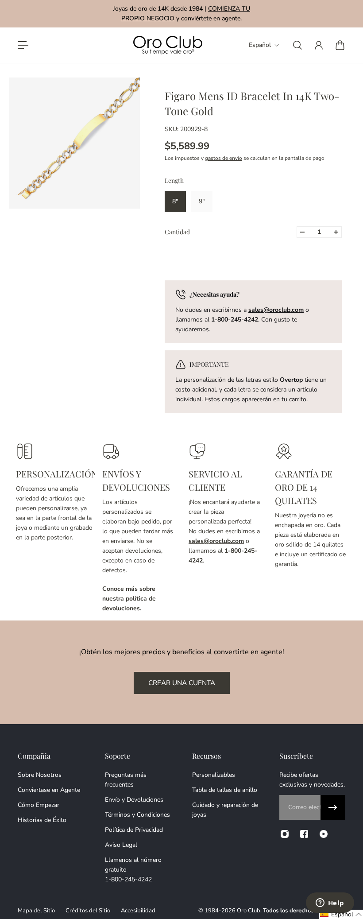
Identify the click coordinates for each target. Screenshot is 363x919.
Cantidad (177, 232)
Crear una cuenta (181, 682)
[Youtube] (323, 834)
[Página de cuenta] (318, 45)
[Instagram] (284, 834)
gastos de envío (223, 158)
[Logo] (167, 45)
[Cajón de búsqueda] (297, 45)
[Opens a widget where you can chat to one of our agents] (329, 903)
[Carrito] (340, 45)
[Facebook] (304, 834)
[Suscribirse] (333, 807)
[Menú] (23, 45)
